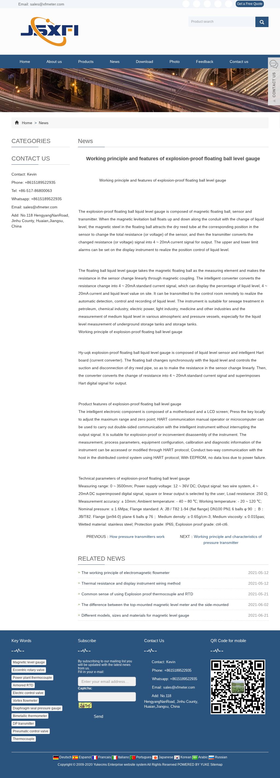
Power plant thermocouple (32, 678)
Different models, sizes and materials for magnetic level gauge (135, 615)
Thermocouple (23, 739)
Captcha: (85, 688)
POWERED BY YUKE (193, 765)
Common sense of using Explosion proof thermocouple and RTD (137, 594)
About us (54, 61)
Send (98, 716)
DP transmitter (23, 723)
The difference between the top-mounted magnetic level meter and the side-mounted (155, 604)
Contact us (239, 61)
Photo (175, 61)
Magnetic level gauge (29, 662)
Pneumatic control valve (30, 731)
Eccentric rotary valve (29, 670)
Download (144, 61)
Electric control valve (28, 693)
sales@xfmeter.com (40, 207)
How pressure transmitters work (137, 536)
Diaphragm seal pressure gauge (37, 708)
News (114, 61)
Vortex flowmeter (25, 701)
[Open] (274, 82)
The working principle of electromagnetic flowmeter (125, 572)
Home (25, 61)
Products (86, 61)
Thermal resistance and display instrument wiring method (130, 583)
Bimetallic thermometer (30, 716)
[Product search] (262, 22)
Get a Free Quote (249, 4)
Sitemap (216, 765)
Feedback (204, 61)
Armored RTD (23, 685)
